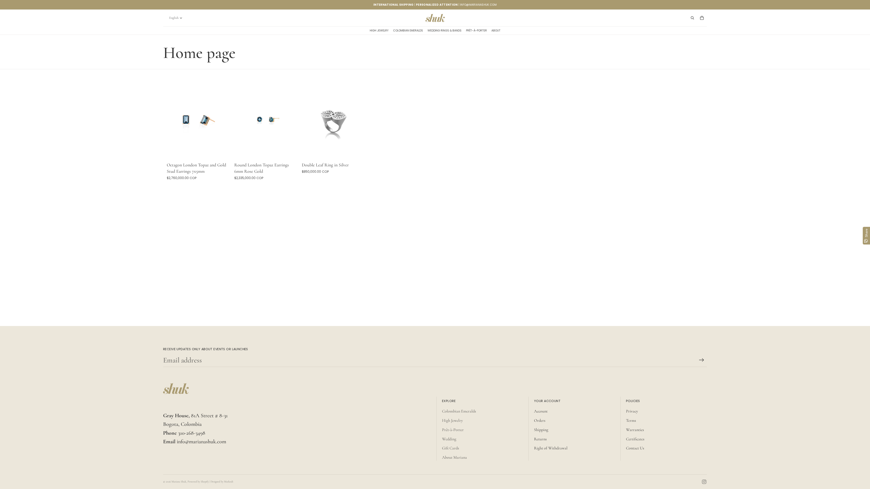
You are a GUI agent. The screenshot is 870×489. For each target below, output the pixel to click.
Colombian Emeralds (459, 411)
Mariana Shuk (179, 481)
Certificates (635, 438)
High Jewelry (452, 420)
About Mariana (454, 457)
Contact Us (635, 448)
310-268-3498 (191, 433)
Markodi (228, 481)
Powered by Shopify (198, 481)
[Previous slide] (173, 120)
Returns (540, 438)
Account (541, 411)
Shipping (541, 429)
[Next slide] (224, 120)
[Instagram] (704, 481)
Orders (539, 420)
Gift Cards (450, 448)
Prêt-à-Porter (453, 429)
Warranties (635, 429)
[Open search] (692, 18)
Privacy (632, 411)
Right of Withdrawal (551, 448)
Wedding (449, 438)
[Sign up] (701, 360)
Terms (631, 420)
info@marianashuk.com (201, 441)
